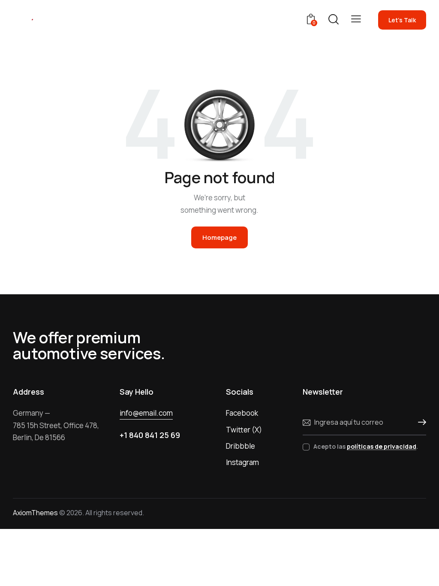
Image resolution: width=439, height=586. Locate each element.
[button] (356, 19)
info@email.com (146, 413)
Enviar (419, 422)
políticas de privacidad (381, 447)
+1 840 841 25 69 (150, 435)
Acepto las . (365, 446)
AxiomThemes (35, 512)
